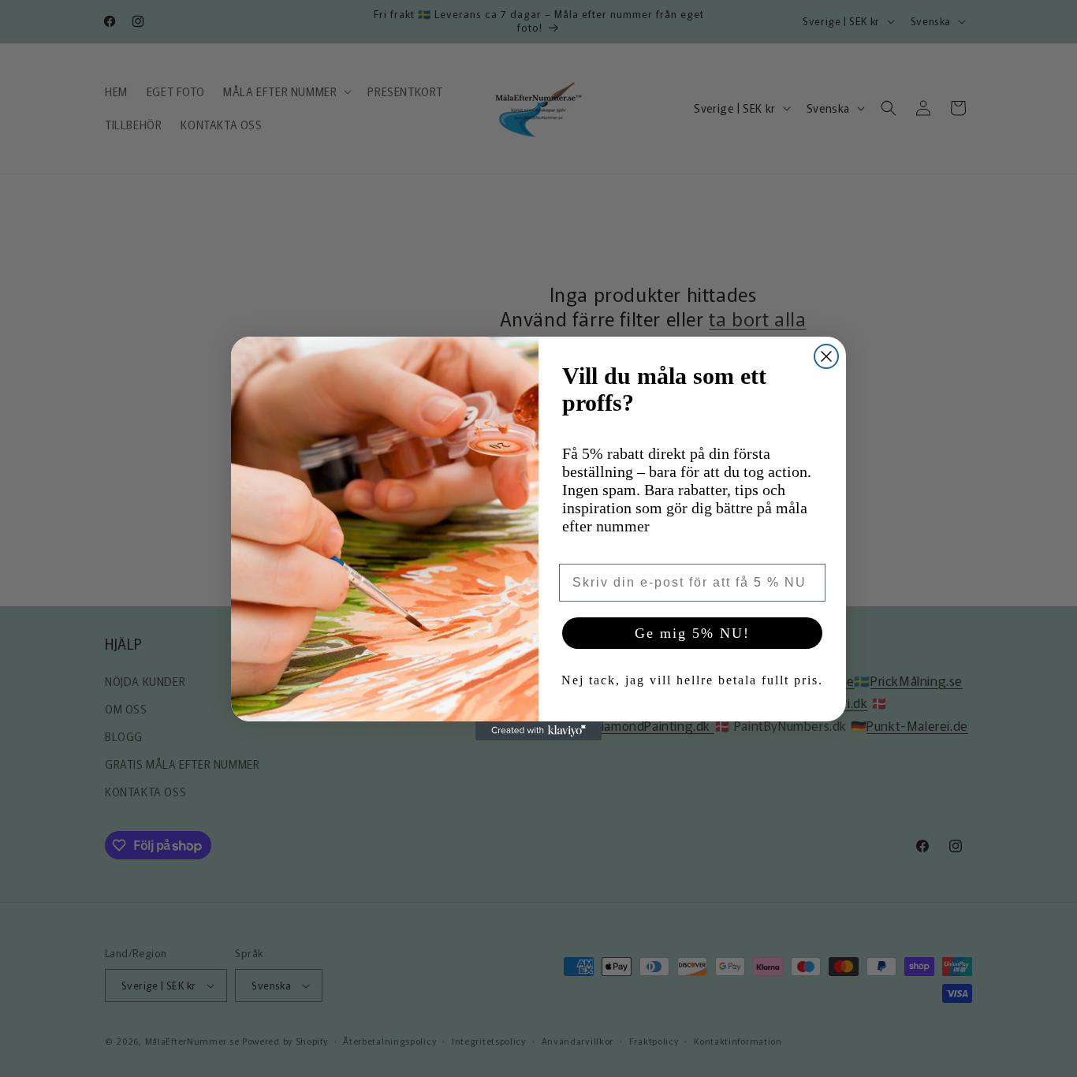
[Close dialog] (826, 356)
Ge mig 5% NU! (692, 633)
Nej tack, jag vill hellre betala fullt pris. (692, 680)
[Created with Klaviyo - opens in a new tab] (538, 730)
